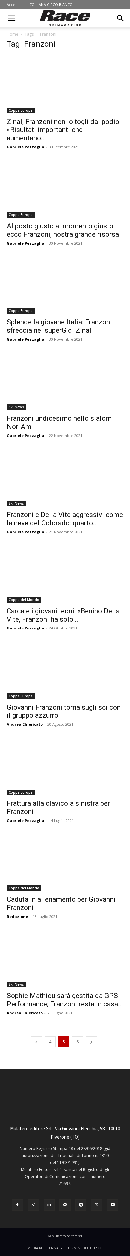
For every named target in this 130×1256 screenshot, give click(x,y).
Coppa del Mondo (24, 599)
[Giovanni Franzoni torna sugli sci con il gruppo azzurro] (65, 670)
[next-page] (91, 1041)
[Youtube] (112, 1205)
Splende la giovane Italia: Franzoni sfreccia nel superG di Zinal (59, 326)
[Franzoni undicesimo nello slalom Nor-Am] (65, 381)
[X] (96, 1205)
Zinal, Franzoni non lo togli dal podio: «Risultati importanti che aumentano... (64, 130)
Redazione (17, 916)
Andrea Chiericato (25, 724)
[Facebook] (17, 1205)
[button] (11, 18)
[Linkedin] (49, 1205)
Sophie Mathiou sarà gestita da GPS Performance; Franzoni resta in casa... (65, 1000)
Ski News (16, 407)
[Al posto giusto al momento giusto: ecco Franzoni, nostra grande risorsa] (65, 189)
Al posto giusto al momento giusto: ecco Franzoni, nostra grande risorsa (63, 230)
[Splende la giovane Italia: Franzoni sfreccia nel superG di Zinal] (65, 285)
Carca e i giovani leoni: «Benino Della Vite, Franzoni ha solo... (63, 615)
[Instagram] (33, 1205)
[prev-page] (36, 1041)
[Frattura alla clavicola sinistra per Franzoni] (65, 766)
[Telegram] (81, 1205)
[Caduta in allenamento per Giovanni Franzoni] (65, 862)
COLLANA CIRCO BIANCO (51, 4)
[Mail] (65, 1205)
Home (12, 34)
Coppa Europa (21, 110)
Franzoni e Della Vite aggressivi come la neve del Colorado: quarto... (65, 519)
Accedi (13, 4)
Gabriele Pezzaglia (25, 146)
